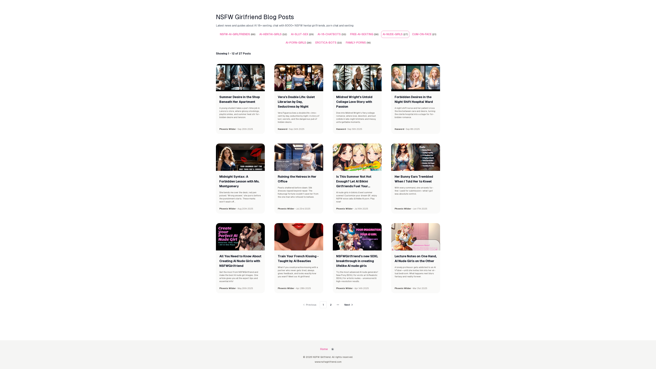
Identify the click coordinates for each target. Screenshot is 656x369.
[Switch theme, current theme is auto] (332, 349)
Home (324, 349)
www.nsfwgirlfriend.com (328, 361)
